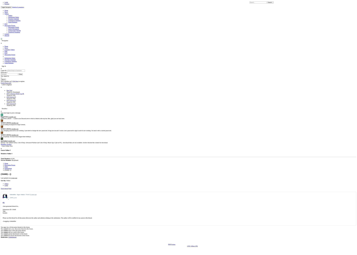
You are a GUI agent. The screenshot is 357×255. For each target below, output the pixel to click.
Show (20, 74)
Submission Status (13, 17)
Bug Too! (9, 90)
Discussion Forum (9, 25)
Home (6, 10)
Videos (6, 14)
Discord (6, 35)
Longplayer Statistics (14, 20)
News (6, 12)
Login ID (4, 70)
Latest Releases (12, 22)
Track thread (4, 188)
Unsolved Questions (14, 32)
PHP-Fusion (171, 244)
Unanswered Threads (14, 30)
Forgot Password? (6, 83)
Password (4, 72)
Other (6, 167)
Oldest (6, 184)
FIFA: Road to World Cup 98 (15, 94)
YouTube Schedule (10, 60)
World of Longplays (18, 7)
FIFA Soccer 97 (11, 97)
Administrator (12, 237)
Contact (6, 34)
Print (9, 188)
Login (6, 2)
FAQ (5, 24)
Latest (6, 185)
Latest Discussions (13, 29)
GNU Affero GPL (192, 246)
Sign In (3, 79)
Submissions (8, 168)
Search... (270, 2)
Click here (15, 81)
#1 (4, 203)
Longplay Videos (9, 49)
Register (6, 4)
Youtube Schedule (13, 19)
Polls (5, 51)
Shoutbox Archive (6, 144)
